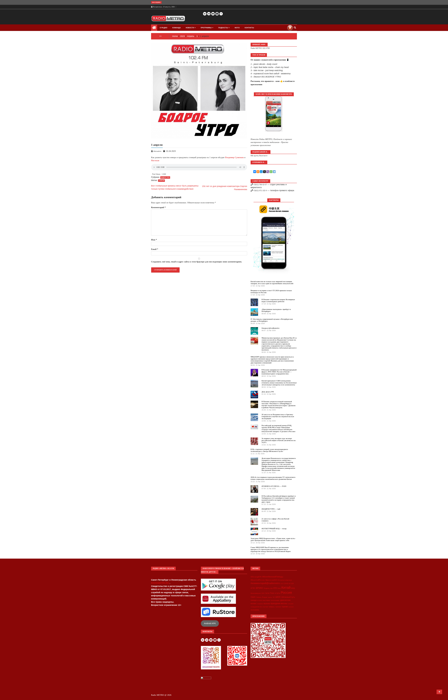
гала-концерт (275, 600)
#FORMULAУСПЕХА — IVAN (274, 486)
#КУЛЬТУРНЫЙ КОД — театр (274, 529)
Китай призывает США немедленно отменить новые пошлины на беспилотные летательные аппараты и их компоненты (279, 383)
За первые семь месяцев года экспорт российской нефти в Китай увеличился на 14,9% (279, 440)
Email (154, 249)
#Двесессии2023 (271, 580)
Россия (286, 592)
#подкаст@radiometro (270, 328)
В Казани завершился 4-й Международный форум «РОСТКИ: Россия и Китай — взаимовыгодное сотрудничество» (279, 372)
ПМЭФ (267, 593)
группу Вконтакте (260, 156)
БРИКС (259, 588)
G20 (292, 583)
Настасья (155, 160)
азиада (254, 600)
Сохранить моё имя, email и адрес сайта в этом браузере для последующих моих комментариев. (196, 262)
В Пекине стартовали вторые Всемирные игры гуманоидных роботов (278, 300)
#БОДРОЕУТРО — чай (271, 509)
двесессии (285, 600)
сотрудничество (256, 607)
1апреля (161, 180)
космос (254, 603)
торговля (278, 607)
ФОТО (237, 28)
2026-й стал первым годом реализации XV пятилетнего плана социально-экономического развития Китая (273, 478)
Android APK (210, 623)
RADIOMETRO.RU (160, 583)
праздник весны (279, 603)
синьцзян (290, 603)
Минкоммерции (256, 593)
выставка (266, 600)
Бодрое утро (268, 588)
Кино (279, 588)
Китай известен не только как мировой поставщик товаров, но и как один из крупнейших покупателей (272, 282)
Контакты (249, 28)
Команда (176, 28)
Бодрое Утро (165, 177)
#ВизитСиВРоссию (258, 580)
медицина (260, 603)
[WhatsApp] (271, 171)
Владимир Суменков (234, 157)
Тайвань (258, 597)
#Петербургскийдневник (285, 580)
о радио (163, 28)
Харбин (270, 597)
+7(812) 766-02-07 (260, 185)
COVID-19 (286, 583)
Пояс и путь (275, 593)
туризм (285, 607)
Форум (264, 597)
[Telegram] (274, 171)
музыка (267, 603)
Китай (285, 587)
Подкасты (223, 28)
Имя (154, 240)
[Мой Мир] (261, 171)
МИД (293, 588)
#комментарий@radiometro (265, 583)
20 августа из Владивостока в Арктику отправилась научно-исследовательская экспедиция (278, 416)
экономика (255, 610)
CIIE (281, 583)
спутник (265, 607)
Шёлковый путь (288, 597)
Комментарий (158, 207)
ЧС (274, 597)
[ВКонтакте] (254, 171)
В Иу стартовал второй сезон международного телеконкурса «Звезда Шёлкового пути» (269, 450)
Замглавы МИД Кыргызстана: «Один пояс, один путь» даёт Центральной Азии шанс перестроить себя (273, 539)
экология (291, 607)
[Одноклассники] (258, 171)
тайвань (272, 607)
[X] (264, 171)
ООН (262, 593)
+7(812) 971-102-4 (260, 190)
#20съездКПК (256, 577)
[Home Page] (154, 28)
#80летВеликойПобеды (272, 577)
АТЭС (253, 588)
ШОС (278, 597)
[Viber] (267, 171)
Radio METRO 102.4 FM (260, 48)
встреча (259, 600)
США (253, 597)
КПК (275, 588)
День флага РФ (268, 392)
